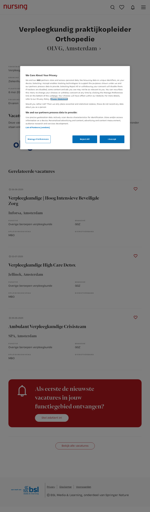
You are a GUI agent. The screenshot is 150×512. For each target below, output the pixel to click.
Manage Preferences (38, 139)
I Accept (112, 139)
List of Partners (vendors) (38, 127)
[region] (75, 107)
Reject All (85, 139)
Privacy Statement (59, 99)
